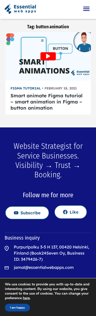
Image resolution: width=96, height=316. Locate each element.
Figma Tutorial (25, 88)
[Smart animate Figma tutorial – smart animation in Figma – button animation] (48, 56)
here (26, 298)
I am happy (17, 308)
